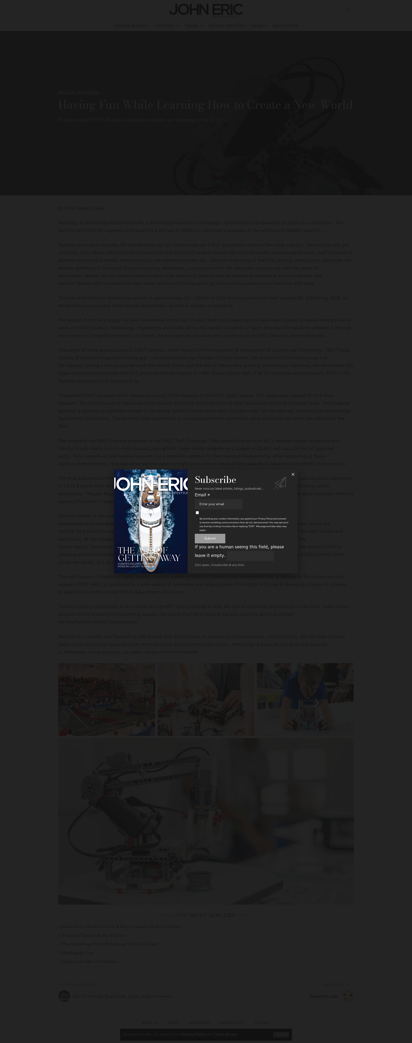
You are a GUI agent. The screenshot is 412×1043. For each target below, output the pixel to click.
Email (202, 495)
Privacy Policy (265, 519)
